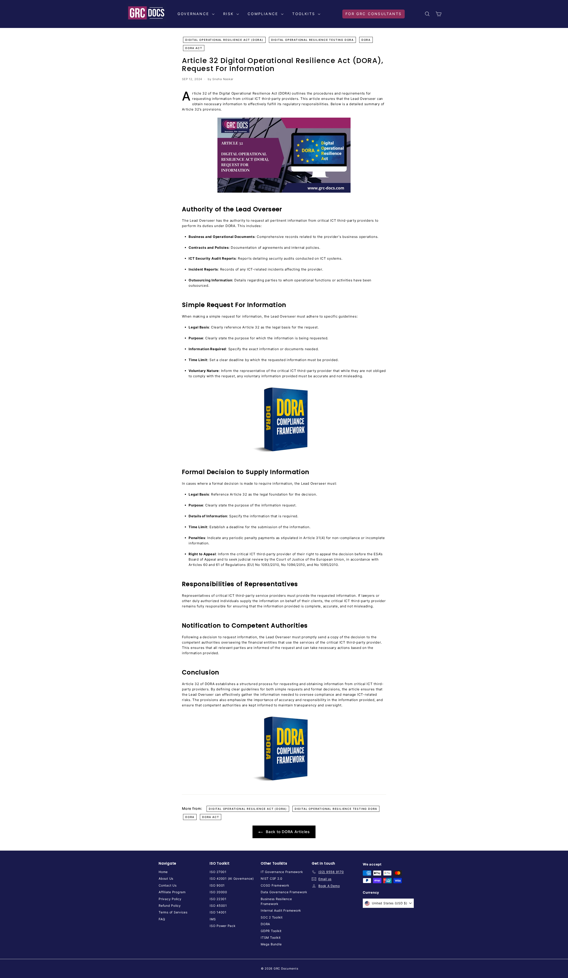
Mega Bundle (271, 944)
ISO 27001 (218, 872)
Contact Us (168, 885)
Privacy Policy (170, 899)
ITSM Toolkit (271, 937)
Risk (229, 14)
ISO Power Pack (223, 926)
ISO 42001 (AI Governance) (232, 878)
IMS (213, 919)
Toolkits (304, 14)
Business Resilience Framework (276, 901)
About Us (166, 878)
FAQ (162, 919)
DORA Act (193, 48)
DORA (366, 39)
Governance (194, 14)
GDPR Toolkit (271, 931)
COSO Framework (275, 885)
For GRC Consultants (373, 14)
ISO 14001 (218, 912)
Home (163, 872)
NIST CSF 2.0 (271, 878)
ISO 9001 (217, 885)
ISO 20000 (218, 892)
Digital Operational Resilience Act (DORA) (224, 39)
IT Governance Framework (282, 872)
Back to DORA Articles (287, 832)
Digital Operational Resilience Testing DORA (312, 39)
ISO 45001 (218, 905)
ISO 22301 (218, 899)
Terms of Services (173, 912)
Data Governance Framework (284, 892)
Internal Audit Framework (281, 910)
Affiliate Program (172, 892)
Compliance (264, 14)
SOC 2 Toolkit (272, 917)
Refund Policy (170, 905)
